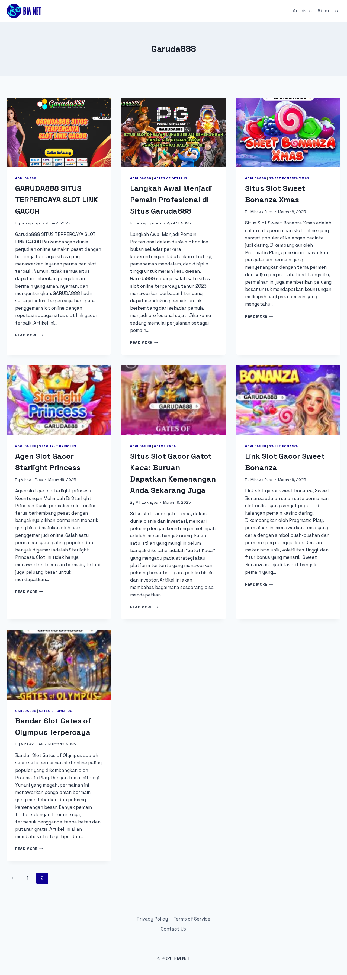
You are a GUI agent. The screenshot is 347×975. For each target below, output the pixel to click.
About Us (327, 11)
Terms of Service (192, 919)
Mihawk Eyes (261, 212)
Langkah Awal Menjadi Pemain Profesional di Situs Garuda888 (171, 199)
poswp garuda (149, 223)
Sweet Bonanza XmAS (289, 178)
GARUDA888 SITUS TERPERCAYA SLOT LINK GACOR (56, 199)
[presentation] (59, 132)
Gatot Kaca (165, 446)
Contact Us (173, 929)
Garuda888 (25, 178)
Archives (302, 11)
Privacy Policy (152, 919)
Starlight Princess (57, 446)
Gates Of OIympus (170, 178)
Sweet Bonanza (283, 446)
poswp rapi (31, 223)
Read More (29, 335)
